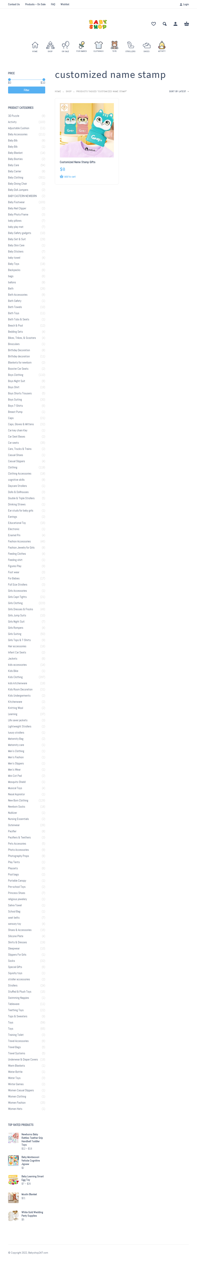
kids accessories (17, 665)
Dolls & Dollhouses (18, 492)
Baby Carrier (14, 171)
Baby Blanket (15, 153)
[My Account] (175, 24)
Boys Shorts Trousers (20, 393)
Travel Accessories (18, 1041)
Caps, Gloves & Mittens (21, 424)
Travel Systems (16, 1053)
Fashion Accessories (19, 541)
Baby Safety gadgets (19, 233)
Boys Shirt (13, 387)
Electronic (13, 529)
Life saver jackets (18, 720)
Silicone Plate (15, 936)
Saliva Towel (15, 905)
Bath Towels (15, 307)
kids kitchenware (17, 683)
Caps (11, 418)
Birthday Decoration (19, 350)
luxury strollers (16, 732)
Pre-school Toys (17, 887)
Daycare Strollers (17, 486)
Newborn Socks (16, 806)
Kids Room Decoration (20, 689)
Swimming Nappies (18, 998)
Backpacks (14, 270)
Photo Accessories (18, 850)
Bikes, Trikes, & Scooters (22, 338)
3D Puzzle (13, 116)
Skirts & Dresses (17, 942)
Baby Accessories (18, 134)
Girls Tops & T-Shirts (19, 640)
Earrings (12, 516)
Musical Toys (15, 788)
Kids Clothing (15, 677)
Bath (10, 288)
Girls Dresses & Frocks (20, 609)
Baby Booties (15, 159)
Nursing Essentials (18, 819)
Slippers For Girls (17, 954)
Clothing (12, 467)
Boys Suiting (15, 399)
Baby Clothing (15, 177)
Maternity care (16, 745)
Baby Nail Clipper (17, 208)
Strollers (13, 985)
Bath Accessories (18, 294)
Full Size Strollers (17, 584)
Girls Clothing (15, 603)
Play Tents (14, 862)
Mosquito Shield (17, 782)
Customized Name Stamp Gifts (77, 162)
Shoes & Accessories (20, 930)
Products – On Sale (35, 4)
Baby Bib (13, 140)
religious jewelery (17, 899)
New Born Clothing (18, 800)
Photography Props (18, 856)
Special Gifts (15, 967)
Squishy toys (15, 973)
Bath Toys (13, 313)
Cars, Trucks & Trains (20, 449)
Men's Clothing (16, 751)
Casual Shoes (15, 455)
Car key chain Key (17, 430)
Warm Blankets (16, 1065)
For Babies (14, 578)
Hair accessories (17, 646)
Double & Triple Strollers (21, 498)
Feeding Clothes (17, 553)
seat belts (14, 917)
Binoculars (14, 344)
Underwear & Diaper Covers (23, 1059)
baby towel (14, 257)
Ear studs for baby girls (20, 510)
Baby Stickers (15, 251)
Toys (10, 1022)
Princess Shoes (16, 893)
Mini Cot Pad (15, 776)
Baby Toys (13, 264)
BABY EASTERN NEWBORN (22, 196)
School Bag (14, 911)
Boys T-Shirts (15, 405)
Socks (11, 961)
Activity (12, 122)
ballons (12, 282)
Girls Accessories (17, 590)
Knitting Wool (15, 708)
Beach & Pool (15, 325)
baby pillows (15, 220)
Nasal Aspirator (16, 794)
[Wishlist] (153, 24)
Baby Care (13, 165)
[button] (165, 24)
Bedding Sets (15, 331)
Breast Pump (15, 412)
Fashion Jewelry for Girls (21, 547)
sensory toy (14, 924)
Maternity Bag (15, 739)
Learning (12, 714)
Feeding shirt (15, 560)
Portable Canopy (17, 880)
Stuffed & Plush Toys (19, 991)
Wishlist (65, 4)
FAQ (53, 4)
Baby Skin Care (16, 245)
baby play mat (15, 227)
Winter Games (16, 1084)
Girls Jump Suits (17, 615)
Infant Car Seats (17, 652)
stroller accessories (19, 979)
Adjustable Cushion (18, 128)
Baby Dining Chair (17, 183)
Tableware (13, 1004)
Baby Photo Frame (18, 214)
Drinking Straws (17, 504)
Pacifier (12, 831)
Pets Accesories (17, 843)
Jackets (12, 658)
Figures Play (14, 566)
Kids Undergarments (19, 695)
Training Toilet (16, 1035)
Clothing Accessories (19, 473)
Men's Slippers (16, 763)
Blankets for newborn (20, 362)
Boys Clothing (15, 375)
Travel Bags (14, 1047)
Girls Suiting (14, 634)
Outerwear (14, 825)
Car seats (13, 442)
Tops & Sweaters (17, 1016)
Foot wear (13, 572)
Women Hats (15, 1109)
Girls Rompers (15, 627)
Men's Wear (14, 769)
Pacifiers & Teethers (19, 837)
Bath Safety (14, 301)
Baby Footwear (16, 202)
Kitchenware (15, 702)
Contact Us (14, 4)
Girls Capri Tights (17, 597)
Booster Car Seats (18, 368)
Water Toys (14, 1078)
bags (10, 276)
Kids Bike (13, 671)
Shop (69, 91)
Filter (26, 90)
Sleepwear (14, 948)
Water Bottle (15, 1072)
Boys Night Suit (16, 381)
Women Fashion (17, 1102)
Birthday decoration (19, 356)
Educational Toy (17, 523)
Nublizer (12, 813)
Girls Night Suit (16, 621)
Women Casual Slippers (21, 1090)
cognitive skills (16, 479)
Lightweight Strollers (19, 726)
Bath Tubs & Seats (18, 319)
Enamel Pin (14, 535)
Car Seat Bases (16, 436)
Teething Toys (16, 1010)
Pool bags (13, 874)
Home (58, 91)
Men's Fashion (16, 757)
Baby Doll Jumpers (18, 190)
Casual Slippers (16, 461)
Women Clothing (17, 1096)
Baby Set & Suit (17, 239)
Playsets (13, 868)
